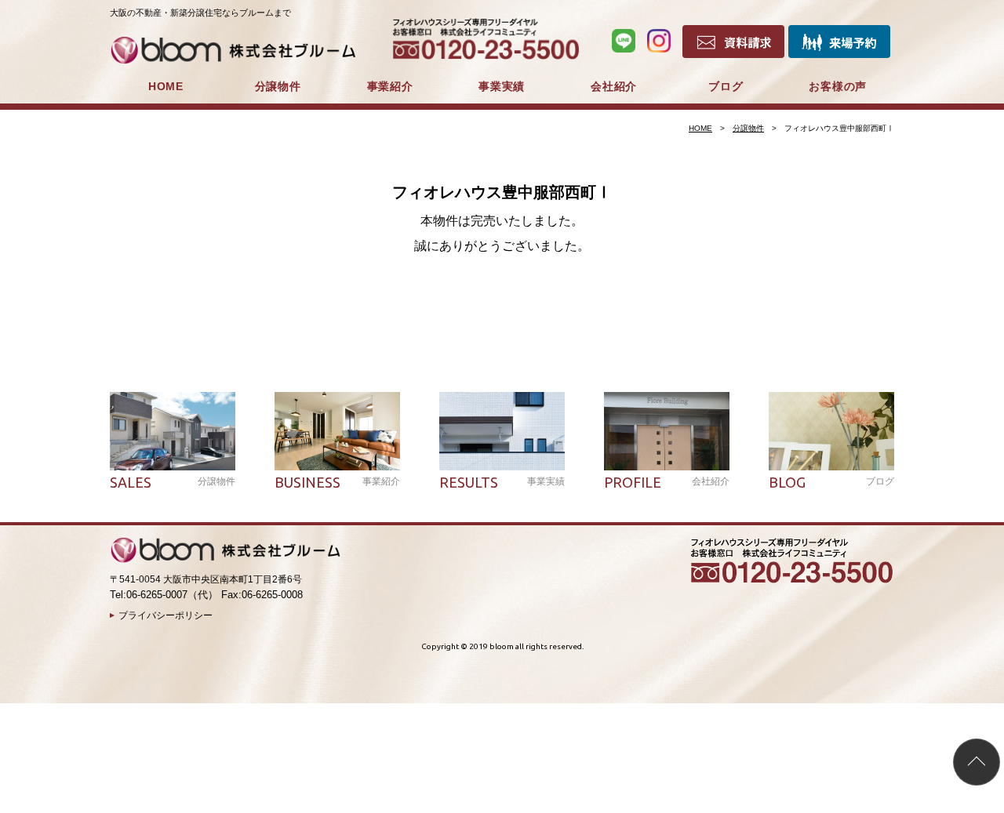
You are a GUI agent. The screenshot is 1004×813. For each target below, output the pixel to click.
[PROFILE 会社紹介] (666, 431)
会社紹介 (614, 86)
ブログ (725, 86)
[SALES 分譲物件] (172, 431)
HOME (166, 86)
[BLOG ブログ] (831, 431)
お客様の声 (838, 86)
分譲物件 (278, 86)
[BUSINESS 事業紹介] (337, 431)
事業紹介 (390, 86)
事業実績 (501, 86)
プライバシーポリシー (165, 615)
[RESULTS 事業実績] (502, 431)
